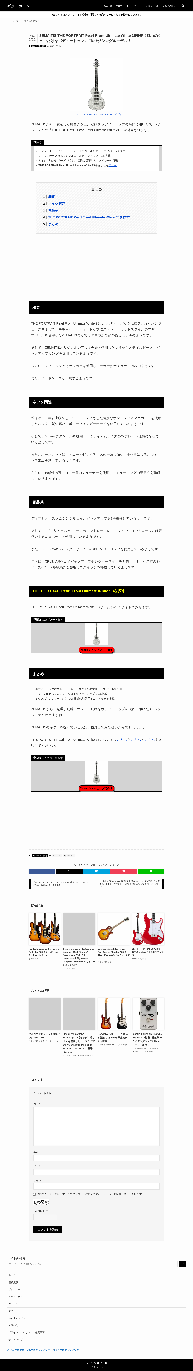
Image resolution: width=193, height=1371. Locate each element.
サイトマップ (15, 1339)
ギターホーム (18, 6)
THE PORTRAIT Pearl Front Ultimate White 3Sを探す (96, 114)
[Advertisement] (96, 266)
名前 (36, 1152)
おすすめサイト (16, 1318)
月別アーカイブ (16, 1296)
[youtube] (98, 1363)
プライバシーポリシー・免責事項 (26, 1332)
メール (37, 1166)
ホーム (12, 1275)
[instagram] (91, 1363)
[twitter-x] (87, 1363)
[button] (42, 871)
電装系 (53, 210)
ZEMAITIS (57, 856)
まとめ (53, 224)
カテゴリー (14, 1304)
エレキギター (68, 856)
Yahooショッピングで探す (96, 649)
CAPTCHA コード (43, 1210)
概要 (51, 197)
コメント (40, 1103)
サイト (37, 1180)
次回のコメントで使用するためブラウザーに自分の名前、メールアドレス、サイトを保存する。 (92, 1194)
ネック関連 (56, 203)
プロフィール (15, 1289)
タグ (10, 1311)
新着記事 (13, 1282)
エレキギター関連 (38, 46)
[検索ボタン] (182, 6)
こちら (113, 165)
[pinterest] (94, 1363)
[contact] (105, 1363)
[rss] (102, 1363)
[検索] (182, 1264)
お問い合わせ (15, 1325)
